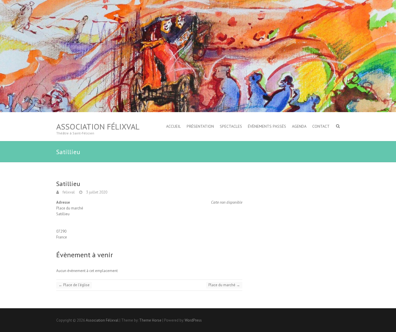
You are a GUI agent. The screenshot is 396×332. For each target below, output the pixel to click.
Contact (321, 126)
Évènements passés (267, 126)
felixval (68, 192)
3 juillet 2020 (96, 192)
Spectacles (231, 126)
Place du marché (224, 284)
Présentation (200, 126)
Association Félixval (97, 126)
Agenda (299, 126)
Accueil (173, 126)
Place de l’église (74, 284)
